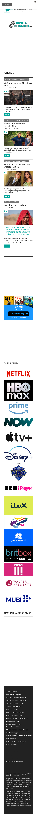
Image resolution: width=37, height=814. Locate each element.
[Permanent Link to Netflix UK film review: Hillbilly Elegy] (18, 138)
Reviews (15, 79)
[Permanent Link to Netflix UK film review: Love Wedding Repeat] (18, 178)
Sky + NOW (24, 79)
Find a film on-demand (13, 706)
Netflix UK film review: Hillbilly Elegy (14, 125)
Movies (7, 79)
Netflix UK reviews (12, 709)
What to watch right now (14, 695)
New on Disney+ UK (12, 721)
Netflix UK (16, 120)
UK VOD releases (11, 744)
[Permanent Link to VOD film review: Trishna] (18, 217)
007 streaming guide (12, 733)
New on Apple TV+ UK (13, 724)
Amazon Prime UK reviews (15, 712)
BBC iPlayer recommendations (16, 698)
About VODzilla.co (12, 692)
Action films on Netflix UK (14, 761)
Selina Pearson (16, 207)
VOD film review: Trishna (16, 205)
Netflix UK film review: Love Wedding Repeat (17, 165)
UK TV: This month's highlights (16, 741)
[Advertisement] (18, 51)
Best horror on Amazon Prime (16, 700)
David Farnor (16, 88)
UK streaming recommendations (17, 730)
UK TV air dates (11, 739)
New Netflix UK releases (14, 715)
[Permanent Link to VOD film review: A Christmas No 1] (18, 97)
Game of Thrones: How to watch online (19, 736)
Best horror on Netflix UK (14, 703)
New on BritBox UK (12, 727)
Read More (7, 114)
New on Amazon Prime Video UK (17, 718)
